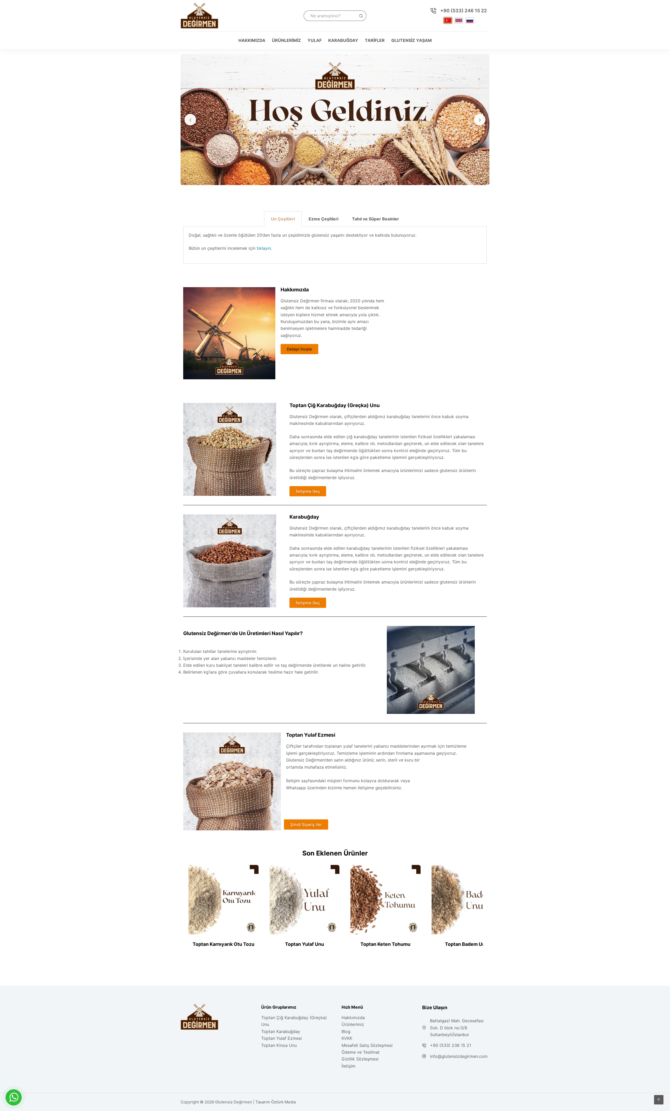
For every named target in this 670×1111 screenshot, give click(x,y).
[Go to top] (658, 1099)
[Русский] (469, 20)
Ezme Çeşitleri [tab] (323, 218)
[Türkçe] (447, 20)
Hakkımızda (251, 40)
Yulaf (315, 40)
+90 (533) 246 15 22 (463, 10)
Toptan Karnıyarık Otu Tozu (223, 944)
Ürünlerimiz (286, 40)
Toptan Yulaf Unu (304, 944)
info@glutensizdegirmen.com (459, 1056)
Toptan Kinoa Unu (279, 1045)
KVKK (347, 1038)
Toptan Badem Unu (466, 944)
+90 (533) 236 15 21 (450, 1045)
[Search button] (361, 15)
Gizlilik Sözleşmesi (360, 1059)
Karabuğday (343, 40)
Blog (346, 1031)
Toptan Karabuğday (280, 1031)
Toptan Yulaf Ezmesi (281, 1038)
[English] (458, 20)
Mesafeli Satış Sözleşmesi (367, 1045)
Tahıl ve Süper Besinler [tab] (375, 218)
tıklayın (264, 248)
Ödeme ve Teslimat (360, 1052)
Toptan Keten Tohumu (385, 944)
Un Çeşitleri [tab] (283, 218)
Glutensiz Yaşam (411, 40)
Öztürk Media (283, 1101)
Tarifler (375, 40)
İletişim (348, 1066)
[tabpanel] (335, 245)
